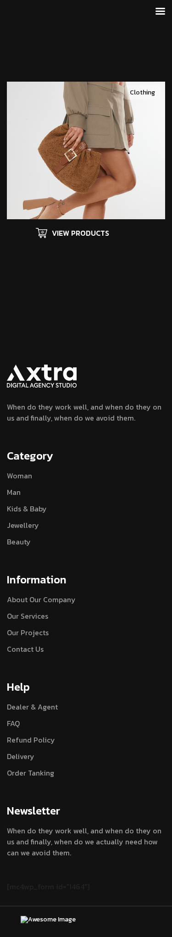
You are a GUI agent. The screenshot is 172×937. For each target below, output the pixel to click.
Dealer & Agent (32, 706)
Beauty (19, 541)
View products (80, 233)
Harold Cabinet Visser (64, 263)
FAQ (13, 723)
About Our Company (41, 599)
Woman (19, 475)
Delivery (20, 756)
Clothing (142, 92)
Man (14, 492)
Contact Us (25, 648)
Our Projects (28, 632)
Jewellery (23, 525)
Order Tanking (30, 772)
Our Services (27, 615)
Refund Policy (31, 739)
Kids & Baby (27, 508)
